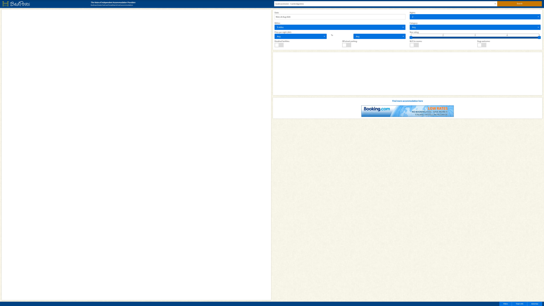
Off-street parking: (349, 41)
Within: (277, 23)
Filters (505, 304)
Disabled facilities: (282, 41)
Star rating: (414, 32)
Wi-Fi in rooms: (416, 41)
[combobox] (475, 16)
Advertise (534, 304)
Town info (519, 304)
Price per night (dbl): (283, 32)
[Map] (136, 154)
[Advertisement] (360, 74)
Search (519, 3)
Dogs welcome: (483, 41)
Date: (277, 12)
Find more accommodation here (407, 100)
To (332, 35)
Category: (414, 23)
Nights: (413, 12)
